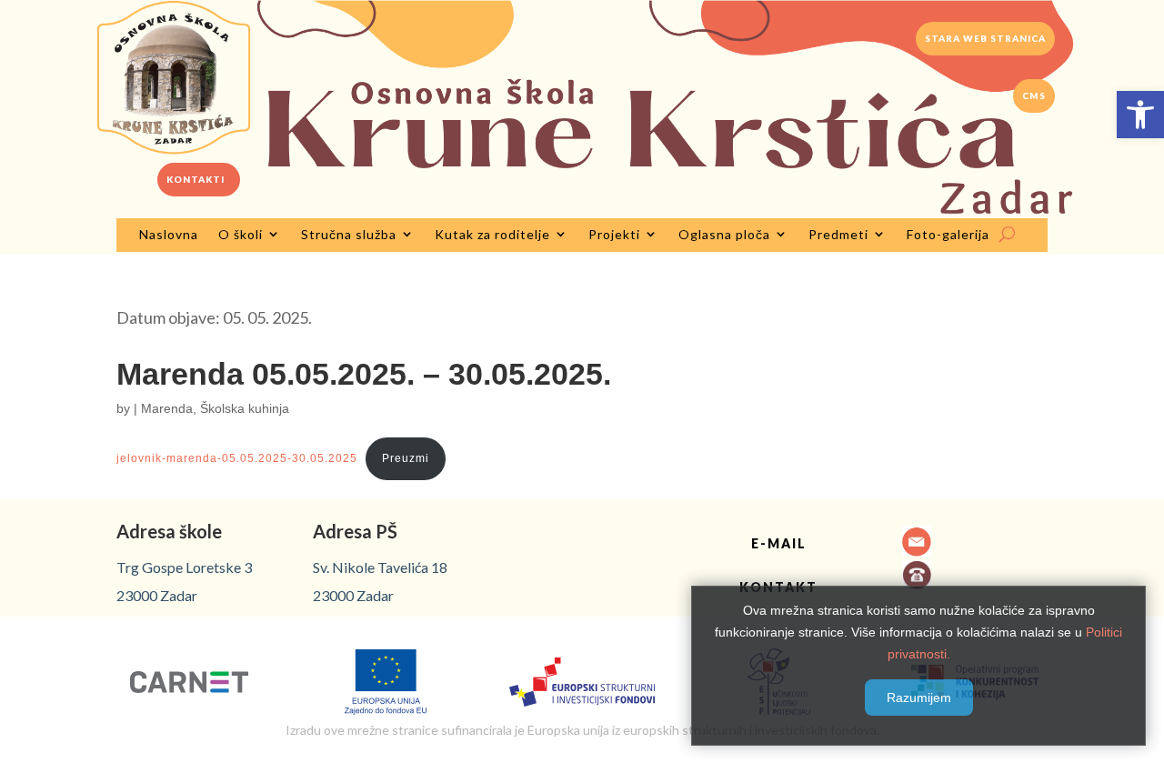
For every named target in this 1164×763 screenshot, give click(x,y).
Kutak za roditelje (492, 234)
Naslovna (168, 234)
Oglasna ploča (724, 234)
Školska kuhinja (244, 408)
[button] (1140, 114)
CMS (1034, 95)
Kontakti (195, 179)
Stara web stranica (985, 38)
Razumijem (919, 697)
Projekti (614, 234)
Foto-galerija (948, 234)
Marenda (167, 408)
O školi (240, 234)
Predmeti (838, 234)
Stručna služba (348, 234)
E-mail (779, 543)
